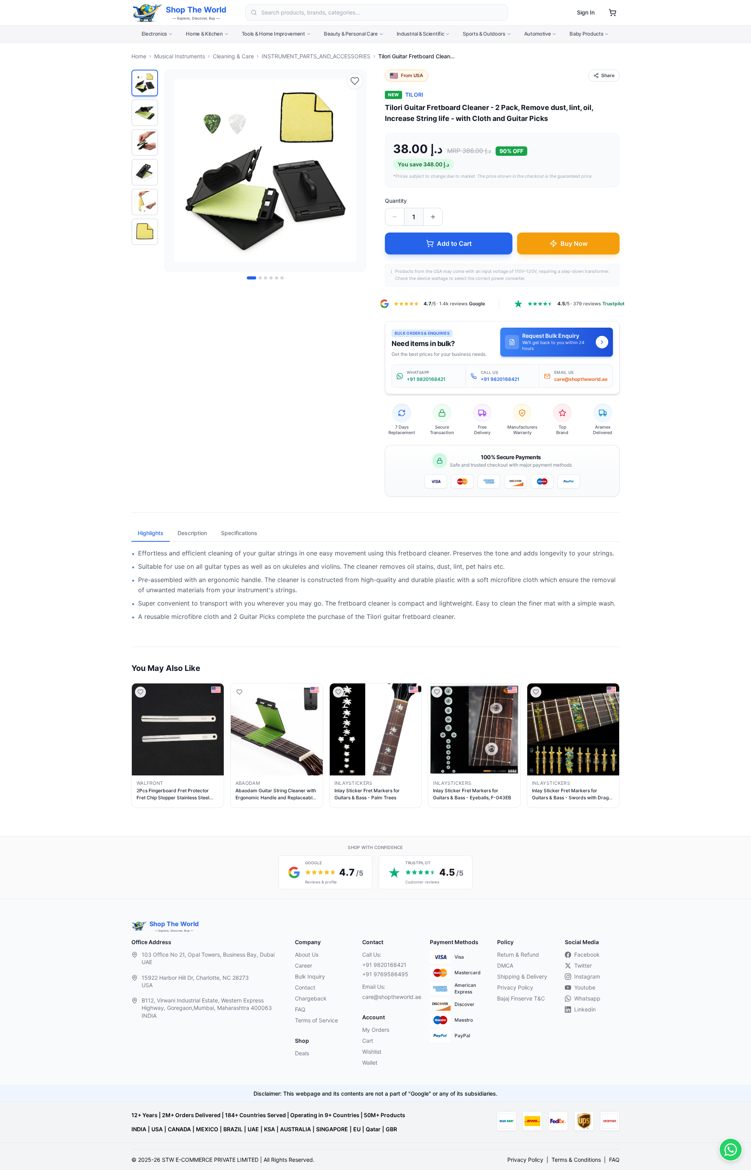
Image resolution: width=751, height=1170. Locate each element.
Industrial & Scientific (420, 34)
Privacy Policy (515, 987)
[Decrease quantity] (394, 217)
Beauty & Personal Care (351, 34)
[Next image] (356, 171)
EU (357, 1129)
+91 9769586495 (385, 974)
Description (192, 533)
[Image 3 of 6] (265, 277)
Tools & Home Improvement (273, 34)
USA (157, 1129)
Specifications (239, 533)
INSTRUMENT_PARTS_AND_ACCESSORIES (316, 56)
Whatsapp (587, 998)
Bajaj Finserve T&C (521, 998)
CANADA (179, 1129)
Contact (305, 987)
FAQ (300, 1009)
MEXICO (207, 1129)
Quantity (396, 200)
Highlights (150, 533)
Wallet (369, 1062)
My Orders (375, 1029)
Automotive (537, 34)
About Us (306, 954)
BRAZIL (233, 1129)
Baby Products (586, 34)
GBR (391, 1129)
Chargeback (311, 998)
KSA (269, 1129)
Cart (367, 1040)
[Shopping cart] (612, 12)
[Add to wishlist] (355, 81)
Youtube (584, 987)
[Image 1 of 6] (251, 277)
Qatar (373, 1129)
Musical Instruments (179, 56)
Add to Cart (454, 243)
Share (607, 75)
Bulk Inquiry (310, 976)
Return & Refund (518, 954)
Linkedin (585, 1009)
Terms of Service (316, 1020)
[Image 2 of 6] (260, 277)
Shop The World (196, 9)
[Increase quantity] (433, 217)
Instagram (587, 976)
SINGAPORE (332, 1129)
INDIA (138, 1129)
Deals (302, 1053)
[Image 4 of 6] (271, 277)
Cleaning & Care (233, 56)
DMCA (505, 965)
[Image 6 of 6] (282, 277)
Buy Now (574, 243)
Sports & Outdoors (484, 34)
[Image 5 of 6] (276, 277)
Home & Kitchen (204, 34)
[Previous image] (175, 171)
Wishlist (371, 1051)
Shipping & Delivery (522, 976)
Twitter (583, 965)
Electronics (154, 34)
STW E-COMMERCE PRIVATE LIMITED (210, 1159)
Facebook (587, 954)
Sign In (586, 12)
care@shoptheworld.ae (389, 996)
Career (303, 965)
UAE (253, 1129)
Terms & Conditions (576, 1159)
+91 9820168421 (384, 964)
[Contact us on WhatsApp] (731, 1150)
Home (138, 56)
